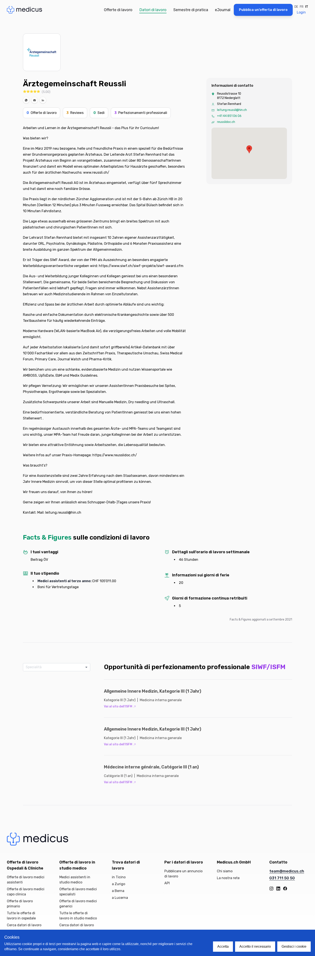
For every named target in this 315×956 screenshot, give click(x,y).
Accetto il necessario (255, 946)
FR (301, 7)
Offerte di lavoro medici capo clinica (25, 891)
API (167, 883)
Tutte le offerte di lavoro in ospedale (21, 915)
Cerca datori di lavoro (24, 925)
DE (296, 7)
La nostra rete (228, 878)
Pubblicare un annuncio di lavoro (183, 873)
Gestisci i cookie (294, 946)
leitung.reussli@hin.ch (232, 110)
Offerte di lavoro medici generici (78, 903)
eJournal (222, 9)
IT (306, 7)
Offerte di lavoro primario (20, 903)
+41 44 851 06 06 (229, 116)
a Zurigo (118, 884)
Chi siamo (224, 871)
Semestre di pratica (190, 9)
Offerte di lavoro (118, 9)
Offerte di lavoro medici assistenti (25, 879)
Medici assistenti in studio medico (74, 879)
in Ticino (119, 877)
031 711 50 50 (282, 878)
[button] (26, 100)
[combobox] (55, 667)
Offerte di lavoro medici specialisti (78, 891)
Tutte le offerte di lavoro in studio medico (78, 915)
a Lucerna (120, 898)
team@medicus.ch (286, 871)
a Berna (118, 891)
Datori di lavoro (152, 9)
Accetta (223, 946)
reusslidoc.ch (226, 122)
